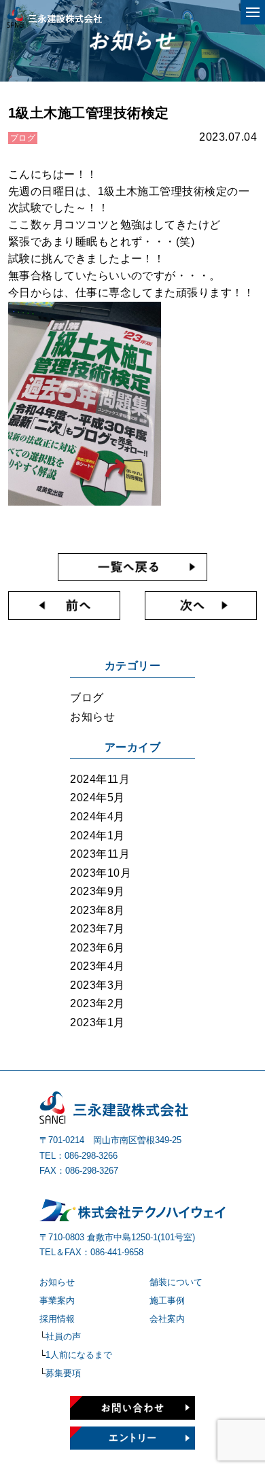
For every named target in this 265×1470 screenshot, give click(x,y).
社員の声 (63, 1336)
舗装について (175, 1282)
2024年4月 (97, 816)
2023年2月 (97, 1003)
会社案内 (167, 1319)
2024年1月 (97, 835)
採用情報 (57, 1319)
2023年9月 (97, 891)
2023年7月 (97, 928)
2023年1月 (97, 1022)
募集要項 (63, 1373)
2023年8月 (97, 910)
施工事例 (167, 1300)
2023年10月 (100, 873)
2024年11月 (100, 779)
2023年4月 (97, 966)
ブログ (86, 697)
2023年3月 (97, 985)
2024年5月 (97, 797)
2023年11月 (100, 854)
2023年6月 (97, 947)
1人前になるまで (79, 1355)
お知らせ (92, 716)
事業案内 (57, 1300)
